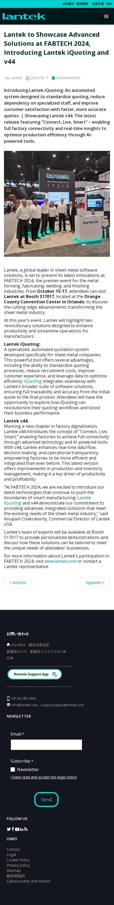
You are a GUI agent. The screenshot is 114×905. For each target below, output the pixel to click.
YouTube (17, 829)
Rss (26, 829)
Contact (13, 849)
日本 (109, 4)
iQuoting (33, 381)
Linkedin (21, 829)
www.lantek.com (60, 561)
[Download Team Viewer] (35, 675)
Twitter (9, 829)
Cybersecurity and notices (29, 881)
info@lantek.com (24, 705)
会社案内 (68, 4)
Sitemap (14, 870)
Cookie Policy (18, 859)
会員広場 (97, 4)
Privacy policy (18, 865)
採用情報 (82, 4)
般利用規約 (16, 875)
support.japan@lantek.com (62, 705)
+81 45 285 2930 (23, 698)
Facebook (13, 829)
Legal (11, 854)
